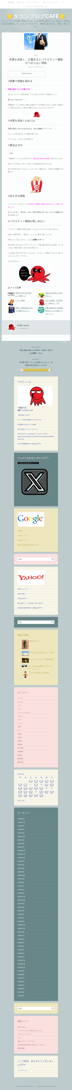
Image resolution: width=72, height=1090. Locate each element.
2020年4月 (21, 946)
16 (36, 788)
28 (25, 795)
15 (30, 788)
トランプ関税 (20, 300)
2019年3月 (21, 992)
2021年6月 (21, 914)
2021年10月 (21, 900)
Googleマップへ (23, 540)
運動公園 (20, 762)
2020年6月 (21, 939)
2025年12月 (21, 822)
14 (25, 788)
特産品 (20, 741)
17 (41, 788)
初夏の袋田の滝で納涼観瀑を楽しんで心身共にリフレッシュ (54, 311)
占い (19, 730)
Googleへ (21, 531)
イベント (20, 698)
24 (41, 792)
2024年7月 (21, 847)
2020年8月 (21, 932)
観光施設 (20, 758)
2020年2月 (21, 953)
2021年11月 (21, 896)
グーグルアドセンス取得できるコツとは (36, 6)
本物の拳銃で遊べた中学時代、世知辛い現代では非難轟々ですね (36, 350)
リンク (62, 2)
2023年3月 (21, 872)
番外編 (20, 744)
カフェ (20, 705)
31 (41, 795)
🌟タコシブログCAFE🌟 (36, 16)
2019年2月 (21, 996)
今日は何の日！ (22, 598)
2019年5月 (21, 985)
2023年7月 (21, 861)
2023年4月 (21, 868)
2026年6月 (21, 819)
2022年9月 (21, 879)
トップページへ (13, 261)
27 (20, 795)
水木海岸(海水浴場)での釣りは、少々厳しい (31, 1045)
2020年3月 (21, 950)
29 (30, 795)
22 (30, 792)
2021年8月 (21, 907)
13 (20, 788)
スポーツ (20, 716)
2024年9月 (21, 840)
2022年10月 (21, 875)
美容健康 (20, 751)
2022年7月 (21, 886)
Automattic (52, 1086)
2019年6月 (21, 981)
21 (25, 792)
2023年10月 (21, 857)
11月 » (23, 801)
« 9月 (19, 801)
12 (52, 784)
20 (20, 792)
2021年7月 (21, 911)
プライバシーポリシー (33, 2)
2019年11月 (21, 964)
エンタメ (20, 702)
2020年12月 (21, 925)
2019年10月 (21, 967)
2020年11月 (21, 928)
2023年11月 (21, 854)
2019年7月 (21, 978)
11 (46, 784)
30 (36, 795)
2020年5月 (21, 942)
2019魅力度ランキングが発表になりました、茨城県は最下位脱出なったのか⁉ (36, 362)
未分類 (20, 737)
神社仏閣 (20, 748)
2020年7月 (21, 935)
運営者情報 (11, 2)
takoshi (26, 325)
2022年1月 (21, 893)
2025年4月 (21, 829)
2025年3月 (21, 833)
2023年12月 (21, 850)
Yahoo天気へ (22, 594)
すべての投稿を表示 (22, 328)
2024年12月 (21, 836)
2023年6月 (21, 865)
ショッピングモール (24, 712)
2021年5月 (21, 918)
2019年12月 (21, 960)
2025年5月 (21, 826)
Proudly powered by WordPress (25, 1086)
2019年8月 (21, 974)
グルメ (20, 709)
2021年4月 (21, 921)
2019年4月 (21, 988)
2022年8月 (21, 882)
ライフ (36, 55)
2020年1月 (21, 957)
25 (46, 792)
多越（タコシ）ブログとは (50, 2)
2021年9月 (21, 903)
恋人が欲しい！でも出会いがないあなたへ (31, 603)
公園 (19, 726)
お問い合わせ (20, 2)
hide (30, 73)
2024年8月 (21, 843)
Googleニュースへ (23, 535)
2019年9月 (21, 971)
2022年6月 (21, 889)
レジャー (20, 723)
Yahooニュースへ (23, 589)
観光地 (20, 755)
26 (52, 792)
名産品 (20, 734)
